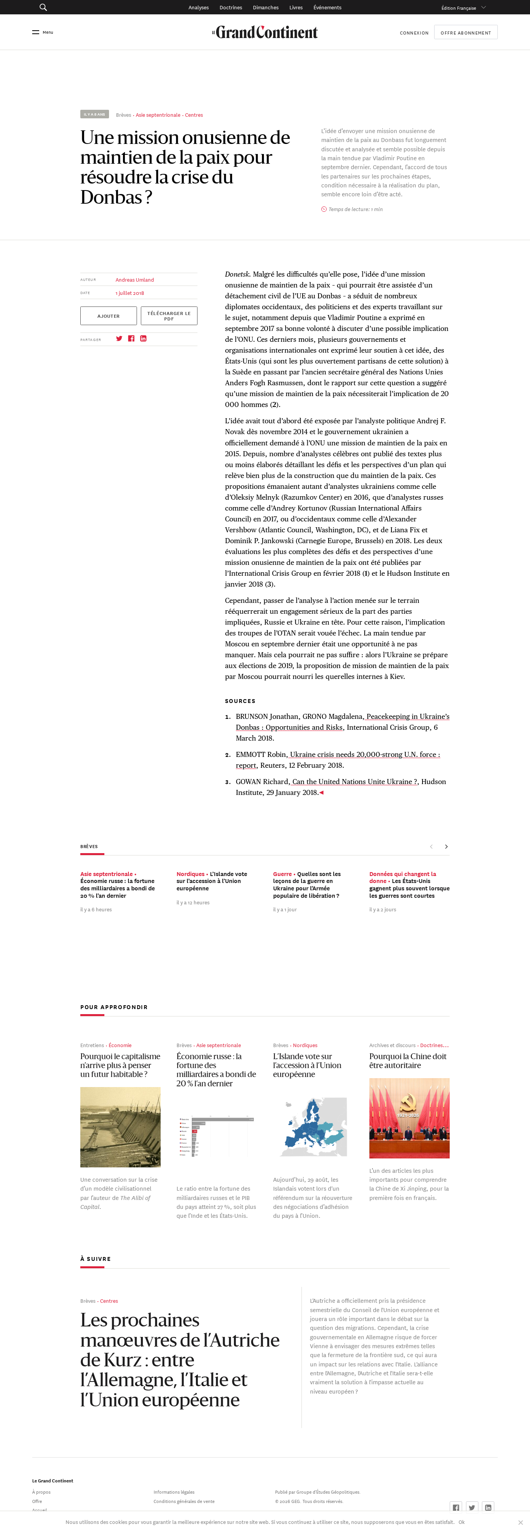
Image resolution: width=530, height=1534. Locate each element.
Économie (120, 1045)
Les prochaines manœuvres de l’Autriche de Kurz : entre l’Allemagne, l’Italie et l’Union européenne (180, 1361)
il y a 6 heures (96, 909)
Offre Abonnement (466, 32)
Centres (194, 114)
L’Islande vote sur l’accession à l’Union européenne (307, 1066)
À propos (41, 1491)
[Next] (446, 846)
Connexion (414, 32)
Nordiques (305, 1045)
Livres (296, 7)
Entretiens (92, 1045)
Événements (327, 7)
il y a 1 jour (285, 909)
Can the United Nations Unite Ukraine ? (354, 781)
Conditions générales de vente (184, 1500)
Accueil (39, 1509)
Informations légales (174, 1491)
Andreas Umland (135, 279)
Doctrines (231, 7)
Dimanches (266, 7)
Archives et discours (392, 1045)
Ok (462, 1521)
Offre (37, 1500)
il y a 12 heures (193, 902)
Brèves (123, 114)
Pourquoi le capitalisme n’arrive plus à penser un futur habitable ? (120, 1066)
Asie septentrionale (158, 114)
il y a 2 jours (382, 909)
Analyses (199, 7)
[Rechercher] (79, 7)
